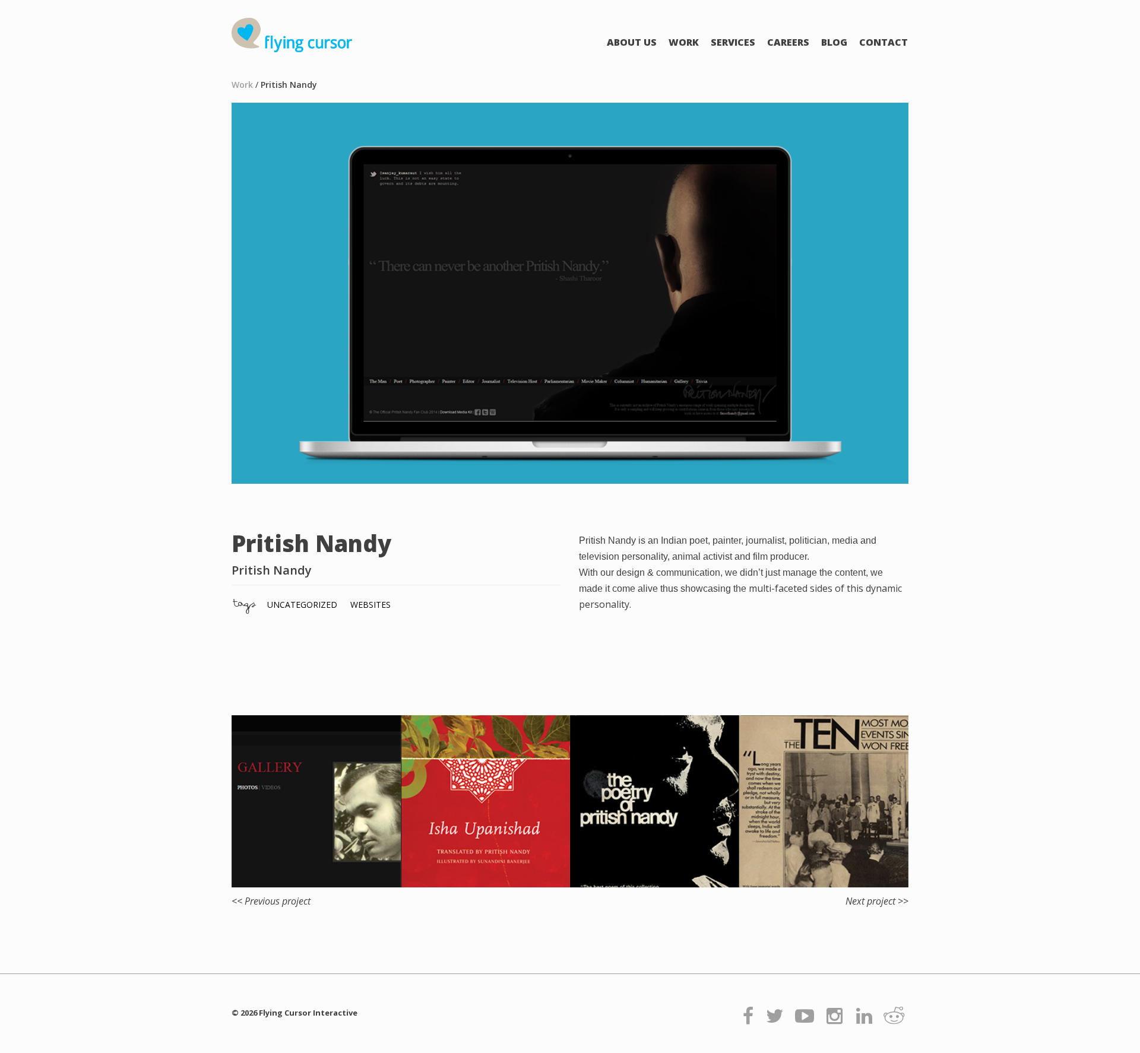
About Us (632, 42)
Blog (834, 42)
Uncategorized (302, 604)
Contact (883, 42)
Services (733, 42)
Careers (788, 42)
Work (684, 42)
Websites (370, 604)
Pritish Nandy (289, 84)
